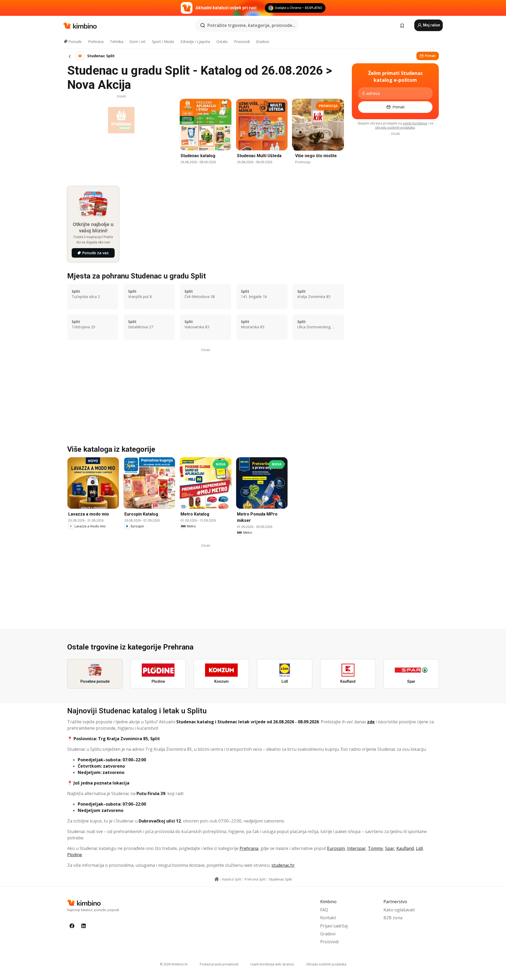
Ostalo (222, 41)
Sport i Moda (163, 41)
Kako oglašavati (399, 910)
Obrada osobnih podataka (326, 964)
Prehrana (96, 41)
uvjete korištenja (415, 123)
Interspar (356, 848)
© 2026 (174, 964)
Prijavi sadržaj (334, 926)
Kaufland (405, 848)
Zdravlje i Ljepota (195, 41)
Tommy (375, 848)
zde (371, 722)
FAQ (324, 910)
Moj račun (431, 25)
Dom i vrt (137, 41)
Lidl (419, 848)
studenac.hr (283, 865)
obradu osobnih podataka (395, 127)
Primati (430, 56)
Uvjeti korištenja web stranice (272, 964)
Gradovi (262, 41)
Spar (389, 848)
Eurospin (336, 848)
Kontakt (328, 918)
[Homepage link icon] (217, 879)
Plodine (74, 855)
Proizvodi (242, 41)
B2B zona (392, 918)
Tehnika (116, 41)
